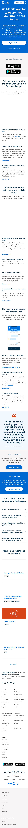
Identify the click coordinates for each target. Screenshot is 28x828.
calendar (10, 385)
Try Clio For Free (14, 43)
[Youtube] (11, 683)
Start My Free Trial (14, 489)
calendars (17, 136)
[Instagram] (13, 683)
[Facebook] (2, 683)
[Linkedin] (8, 683)
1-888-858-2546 (20, 672)
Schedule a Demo (14, 467)
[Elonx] (5, 683)
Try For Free (19, 2)
